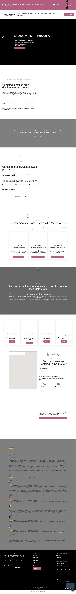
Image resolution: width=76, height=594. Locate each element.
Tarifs (50, 13)
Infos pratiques (20, 15)
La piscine (30, 13)
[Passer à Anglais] (71, 4)
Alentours (54, 13)
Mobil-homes (36, 13)
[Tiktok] (67, 7)
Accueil (18, 13)
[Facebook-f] (67, 1)
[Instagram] (67, 4)
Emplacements (44, 13)
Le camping (24, 13)
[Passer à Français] (71, 6)
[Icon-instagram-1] (3, 42)
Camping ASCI (68, 581)
